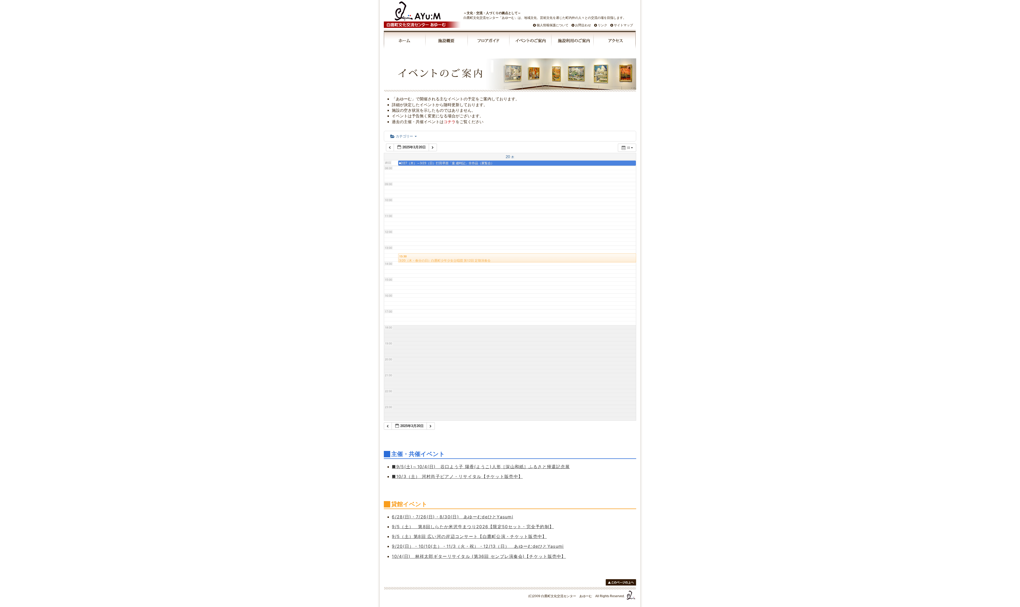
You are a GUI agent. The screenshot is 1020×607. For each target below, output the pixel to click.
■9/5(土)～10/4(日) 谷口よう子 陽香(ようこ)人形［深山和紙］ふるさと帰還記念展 (481, 466)
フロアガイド (489, 41)
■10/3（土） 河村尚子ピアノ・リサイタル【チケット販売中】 (457, 476)
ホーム (405, 41)
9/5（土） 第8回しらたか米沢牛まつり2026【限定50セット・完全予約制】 (473, 526)
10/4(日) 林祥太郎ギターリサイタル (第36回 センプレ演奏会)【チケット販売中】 (479, 556)
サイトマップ (623, 25)
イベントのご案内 (531, 41)
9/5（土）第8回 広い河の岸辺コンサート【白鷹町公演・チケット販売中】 (469, 536)
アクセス (615, 41)
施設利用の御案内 (573, 41)
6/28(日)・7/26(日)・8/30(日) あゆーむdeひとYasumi (452, 516)
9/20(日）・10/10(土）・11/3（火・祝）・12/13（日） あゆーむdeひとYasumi (478, 546)
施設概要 (447, 41)
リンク (602, 25)
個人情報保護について (552, 25)
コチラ (450, 121)
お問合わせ (583, 25)
